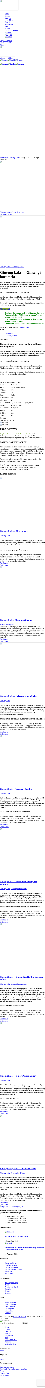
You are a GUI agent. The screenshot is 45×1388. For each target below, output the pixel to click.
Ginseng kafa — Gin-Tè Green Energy (18, 1076)
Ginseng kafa (14, 158)
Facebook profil (10, 1304)
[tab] (25, 333)
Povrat (7, 1285)
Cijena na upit (5, 309)
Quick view (4, 565)
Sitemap (7, 1293)
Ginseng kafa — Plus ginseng (14, 531)
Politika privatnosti (11, 1267)
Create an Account (7, 1367)
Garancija (8, 1271)
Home (2, 158)
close (2, 1350)
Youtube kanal (10, 1306)
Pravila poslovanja (11, 1265)
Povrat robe (9, 1274)
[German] (8, 37)
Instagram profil (10, 1302)
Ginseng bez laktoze (18, 1173)
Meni (11, 20)
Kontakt (7, 1289)
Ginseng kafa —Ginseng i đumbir (16, 789)
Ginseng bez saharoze (19, 889)
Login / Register (10, 1344)
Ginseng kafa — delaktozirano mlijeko (18, 696)
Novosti (7, 1291)
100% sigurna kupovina (13, 1269)
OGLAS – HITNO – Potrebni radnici (16, 1236)
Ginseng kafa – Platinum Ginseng (16, 620)
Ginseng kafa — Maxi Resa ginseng (13, 212)
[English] (8, 35)
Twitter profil (9, 1308)
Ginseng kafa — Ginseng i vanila (12, 267)
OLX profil (9, 1311)
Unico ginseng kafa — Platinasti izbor (18, 1168)
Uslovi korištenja (11, 1263)
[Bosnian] (8, 33)
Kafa (7, 158)
